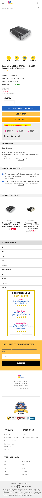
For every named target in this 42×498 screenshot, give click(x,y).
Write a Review (7, 71)
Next (39, 195)
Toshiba (4, 283)
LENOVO (4, 265)
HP (3, 247)
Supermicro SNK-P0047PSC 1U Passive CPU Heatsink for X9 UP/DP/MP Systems (31, 225)
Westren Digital (6, 270)
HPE (3, 274)
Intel (3, 260)
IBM (3, 256)
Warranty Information (11, 437)
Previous (37, 195)
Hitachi (4, 279)
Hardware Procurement (30, 437)
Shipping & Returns (10, 441)
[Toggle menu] (3, 3)
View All (4, 288)
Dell (3, 251)
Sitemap (6, 449)
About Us (7, 434)
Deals (24, 434)
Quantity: (7, 98)
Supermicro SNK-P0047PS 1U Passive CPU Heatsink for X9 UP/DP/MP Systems (11, 224)
